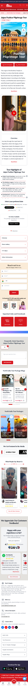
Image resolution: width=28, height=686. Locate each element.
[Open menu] (1, 5)
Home (2, 9)
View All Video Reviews (14, 638)
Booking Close (12, 210)
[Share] (24, 30)
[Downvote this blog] (11, 527)
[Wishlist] (23, 5)
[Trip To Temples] (7, 5)
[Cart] (27, 5)
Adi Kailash (20, 9)
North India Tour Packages (13, 13)
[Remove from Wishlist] (11, 504)
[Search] (20, 5)
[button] (3, 281)
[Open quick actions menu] (24, 679)
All (19, 210)
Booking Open (10, 207)
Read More (14, 91)
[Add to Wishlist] (24, 25)
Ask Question (7, 489)
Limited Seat (20, 207)
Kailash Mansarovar (10, 9)
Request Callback (14, 223)
